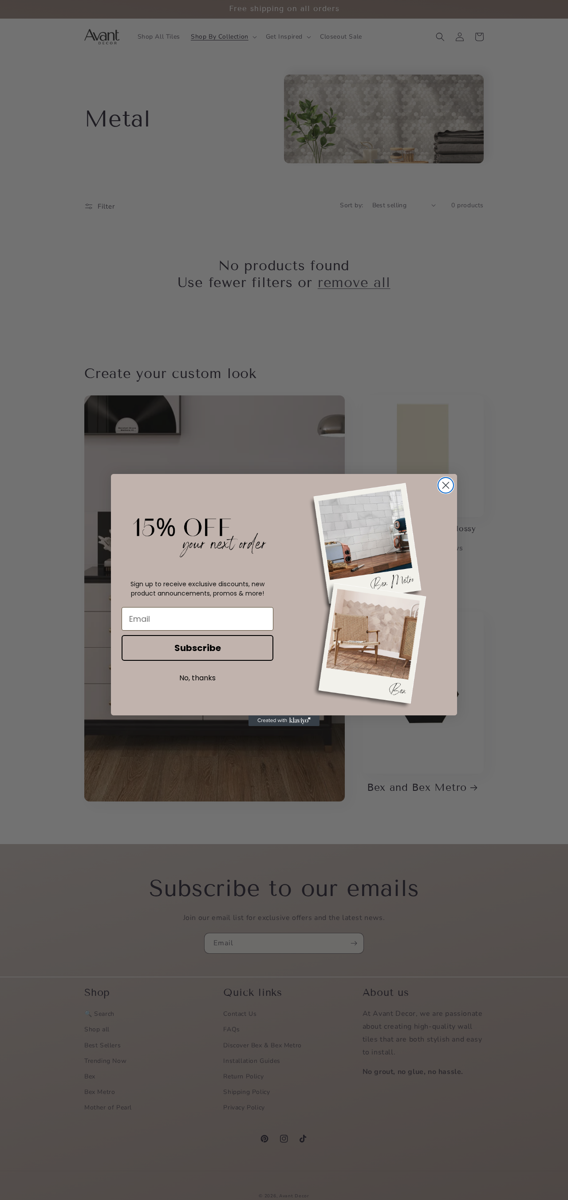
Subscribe (197, 648)
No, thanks (197, 678)
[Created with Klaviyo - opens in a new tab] (284, 720)
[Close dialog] (446, 485)
